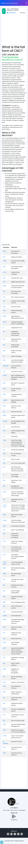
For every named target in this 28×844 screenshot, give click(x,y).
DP (4, 356)
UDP (4, 686)
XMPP (4, 619)
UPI (4, 633)
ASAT (4, 642)
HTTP (4, 541)
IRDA (4, 251)
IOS (4, 677)
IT (3, 475)
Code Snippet (21, 810)
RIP (4, 585)
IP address (5, 742)
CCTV (4, 272)
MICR (4, 669)
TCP (4, 715)
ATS (4, 658)
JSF (4, 371)
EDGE (4, 286)
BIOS (4, 514)
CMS (4, 709)
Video (12, 810)
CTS (4, 459)
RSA (4, 663)
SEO (4, 591)
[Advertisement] (14, 30)
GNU (4, 307)
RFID (4, 692)
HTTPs (5, 736)
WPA (4, 454)
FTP (4, 297)
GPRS (4, 261)
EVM (4, 627)
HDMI (4, 316)
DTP (4, 530)
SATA (4, 682)
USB (4, 612)
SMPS (4, 415)
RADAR (5, 400)
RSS (4, 345)
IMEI (4, 360)
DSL (4, 282)
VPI (4, 450)
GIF (4, 301)
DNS (4, 526)
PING (4, 389)
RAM (4, 406)
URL (4, 606)
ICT (4, 547)
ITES (4, 555)
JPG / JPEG (4, 563)
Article (4, 810)
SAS (4, 703)
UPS (4, 431)
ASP (4, 499)
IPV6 (4, 753)
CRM (4, 724)
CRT (4, 278)
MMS (4, 568)
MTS (4, 383)
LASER (5, 375)
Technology (12, 12)
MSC (4, 350)
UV (4, 436)
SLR (4, 257)
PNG (4, 394)
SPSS (4, 730)
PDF (4, 579)
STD (4, 480)
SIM (4, 596)
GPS (4, 310)
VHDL (4, 440)
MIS (4, 486)
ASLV (4, 648)
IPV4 (4, 747)
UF (4, 427)
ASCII (4, 492)
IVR (4, 698)
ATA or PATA (5, 506)
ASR (4, 266)
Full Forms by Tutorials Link (9, 3)
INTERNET (6, 366)
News (8, 810)
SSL (4, 720)
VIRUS (4, 520)
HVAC (4, 322)
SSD (4, 638)
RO (4, 412)
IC (3, 328)
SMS (4, 602)
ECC (4, 463)
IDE (4, 331)
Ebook (16, 810)
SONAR (5, 421)
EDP (4, 291)
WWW (5, 616)
